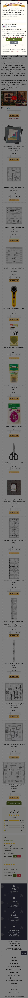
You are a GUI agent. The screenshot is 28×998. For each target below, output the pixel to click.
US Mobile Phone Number (9, 24)
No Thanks (14, 42)
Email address (5, 19)
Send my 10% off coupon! (14, 39)
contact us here (14, 51)
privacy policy (20, 37)
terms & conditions (10, 37)
